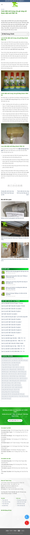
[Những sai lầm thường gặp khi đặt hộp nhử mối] (15, 209)
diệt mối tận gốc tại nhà (14, 380)
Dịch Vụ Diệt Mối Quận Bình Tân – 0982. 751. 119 (13, 340)
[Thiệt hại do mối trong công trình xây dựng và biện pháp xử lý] (15, 250)
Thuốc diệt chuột (5, 503)
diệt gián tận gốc (13, 369)
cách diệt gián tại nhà (6, 360)
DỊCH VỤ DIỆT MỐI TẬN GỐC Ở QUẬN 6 (11, 319)
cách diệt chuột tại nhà (17, 358)
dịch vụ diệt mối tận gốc (17, 387)
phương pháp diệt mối (6, 394)
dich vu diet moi (16, 367)
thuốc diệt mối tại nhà (23, 396)
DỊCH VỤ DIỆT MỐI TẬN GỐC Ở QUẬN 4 (11, 311)
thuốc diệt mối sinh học (13, 396)
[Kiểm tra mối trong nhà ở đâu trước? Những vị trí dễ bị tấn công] (15, 229)
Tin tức (2, 9)
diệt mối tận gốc (5, 380)
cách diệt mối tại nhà (6, 362)
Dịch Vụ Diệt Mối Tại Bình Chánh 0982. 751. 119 (13, 348)
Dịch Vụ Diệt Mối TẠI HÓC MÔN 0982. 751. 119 (12, 351)
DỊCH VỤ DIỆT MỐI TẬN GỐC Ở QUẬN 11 (11, 332)
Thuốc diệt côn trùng (6, 501)
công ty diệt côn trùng (6, 364)
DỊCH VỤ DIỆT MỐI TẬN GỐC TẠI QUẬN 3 (11, 308)
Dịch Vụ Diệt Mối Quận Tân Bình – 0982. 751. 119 (13, 338)
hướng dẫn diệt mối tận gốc (7, 389)
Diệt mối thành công (14, 376)
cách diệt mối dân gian (22, 360)
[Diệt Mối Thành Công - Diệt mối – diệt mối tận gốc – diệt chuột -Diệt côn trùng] (15, 4)
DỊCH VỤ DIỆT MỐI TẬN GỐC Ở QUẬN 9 (11, 327)
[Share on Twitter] (14, 186)
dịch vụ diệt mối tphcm (16, 385)
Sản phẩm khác (5, 505)
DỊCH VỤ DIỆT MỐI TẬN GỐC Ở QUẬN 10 (11, 330)
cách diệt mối (14, 360)
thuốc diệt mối (5, 396)
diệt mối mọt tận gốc (22, 373)
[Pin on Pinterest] (19, 186)
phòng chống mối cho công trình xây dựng (10, 391)
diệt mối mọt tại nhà (12, 373)
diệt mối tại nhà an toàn (14, 378)
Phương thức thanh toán (21, 500)
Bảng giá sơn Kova (6, 444)
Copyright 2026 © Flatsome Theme (15, 533)
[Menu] (2, 4)
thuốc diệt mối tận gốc (6, 398)
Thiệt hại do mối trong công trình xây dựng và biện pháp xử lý (16, 282)
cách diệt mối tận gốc (15, 362)
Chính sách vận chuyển (21, 501)
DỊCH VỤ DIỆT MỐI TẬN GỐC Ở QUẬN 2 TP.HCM (13, 306)
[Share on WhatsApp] (9, 186)
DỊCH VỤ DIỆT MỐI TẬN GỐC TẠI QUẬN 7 (11, 322)
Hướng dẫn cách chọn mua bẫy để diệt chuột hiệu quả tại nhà (7, 193)
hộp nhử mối (16, 389)
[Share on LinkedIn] (21, 186)
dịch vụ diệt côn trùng (16, 382)
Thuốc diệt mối (5, 500)
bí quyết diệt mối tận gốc (7, 358)
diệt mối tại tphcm (23, 378)
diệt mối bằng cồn (13, 371)
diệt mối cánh (4, 373)
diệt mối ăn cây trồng (6, 382)
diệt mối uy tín (23, 380)
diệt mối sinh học (5, 376)
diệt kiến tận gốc (5, 371)
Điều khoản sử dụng (21, 503)
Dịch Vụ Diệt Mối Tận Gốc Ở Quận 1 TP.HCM (12, 303)
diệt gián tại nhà (5, 369)
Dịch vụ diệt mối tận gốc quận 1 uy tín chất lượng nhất (14, 316)
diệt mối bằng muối (22, 371)
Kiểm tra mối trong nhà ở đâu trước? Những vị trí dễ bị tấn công (16, 276)
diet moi (22, 367)
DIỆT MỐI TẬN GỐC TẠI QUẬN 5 (9, 314)
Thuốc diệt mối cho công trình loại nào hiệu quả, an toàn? (23, 193)
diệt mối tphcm (22, 376)
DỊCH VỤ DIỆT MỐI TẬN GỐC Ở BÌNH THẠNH (12, 343)
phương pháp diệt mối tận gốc (18, 394)
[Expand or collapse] (27, 34)
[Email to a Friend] (16, 186)
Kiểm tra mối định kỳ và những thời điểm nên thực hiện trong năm (16, 288)
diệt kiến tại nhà (21, 369)
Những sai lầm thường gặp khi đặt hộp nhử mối (12, 218)
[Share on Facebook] (11, 186)
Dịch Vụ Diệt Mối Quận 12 (7, 335)
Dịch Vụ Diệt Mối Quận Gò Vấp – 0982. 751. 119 (13, 346)
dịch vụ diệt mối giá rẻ (6, 385)
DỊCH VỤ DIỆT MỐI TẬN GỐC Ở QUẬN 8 (11, 324)
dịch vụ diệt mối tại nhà (6, 387)
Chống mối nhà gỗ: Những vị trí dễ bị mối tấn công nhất (16, 294)
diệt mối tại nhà (5, 378)
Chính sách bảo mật (21, 505)
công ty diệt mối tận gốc (7, 367)
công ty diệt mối (15, 364)
